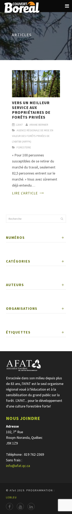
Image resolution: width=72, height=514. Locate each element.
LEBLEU (11, 497)
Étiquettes (18, 332)
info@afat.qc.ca (18, 465)
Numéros (15, 237)
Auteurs (15, 284)
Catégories (18, 261)
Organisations (21, 308)
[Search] (62, 219)
